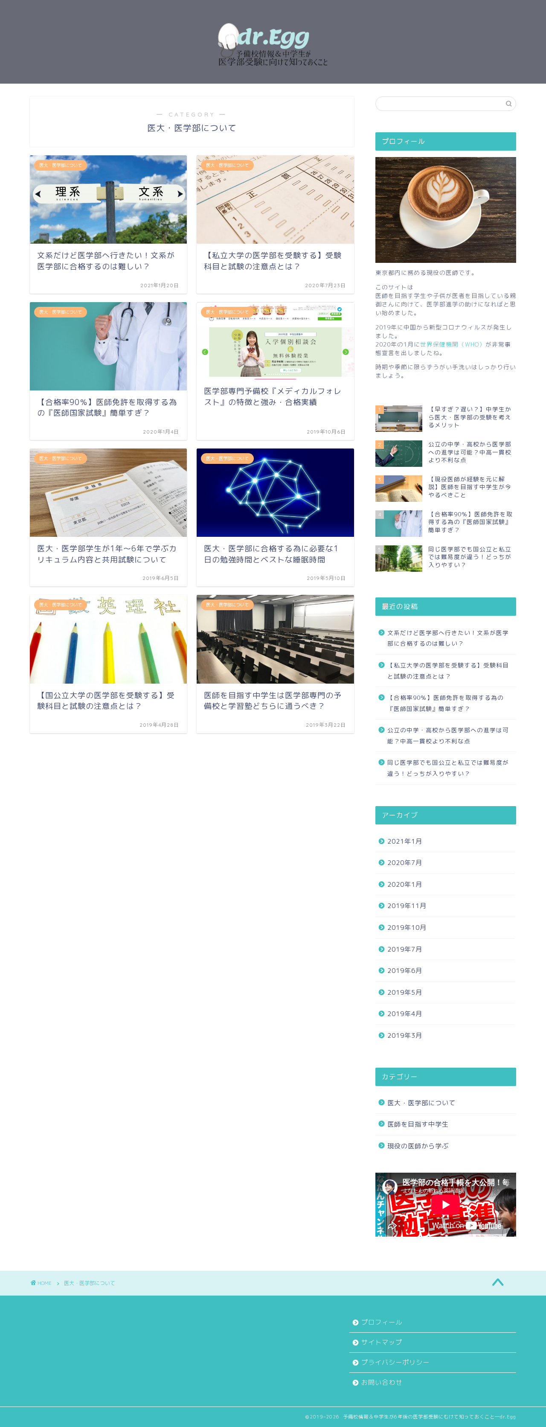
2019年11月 (407, 905)
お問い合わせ (381, 1382)
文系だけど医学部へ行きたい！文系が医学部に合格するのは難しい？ (448, 638)
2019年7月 (404, 949)
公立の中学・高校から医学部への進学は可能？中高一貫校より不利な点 (448, 735)
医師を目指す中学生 (418, 1124)
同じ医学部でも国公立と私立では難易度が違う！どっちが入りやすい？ (448, 768)
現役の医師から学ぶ (418, 1146)
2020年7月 (404, 862)
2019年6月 (404, 970)
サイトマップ (381, 1342)
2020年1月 (404, 884)
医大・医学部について (421, 1102)
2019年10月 (407, 927)
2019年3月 (404, 1035)
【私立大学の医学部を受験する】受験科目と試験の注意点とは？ (448, 670)
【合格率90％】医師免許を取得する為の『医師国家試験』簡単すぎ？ (445, 703)
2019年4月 (404, 1013)
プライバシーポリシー (395, 1362)
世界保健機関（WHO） (452, 344)
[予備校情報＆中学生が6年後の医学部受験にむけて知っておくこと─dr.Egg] (273, 75)
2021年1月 (404, 841)
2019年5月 (404, 992)
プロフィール (381, 1322)
